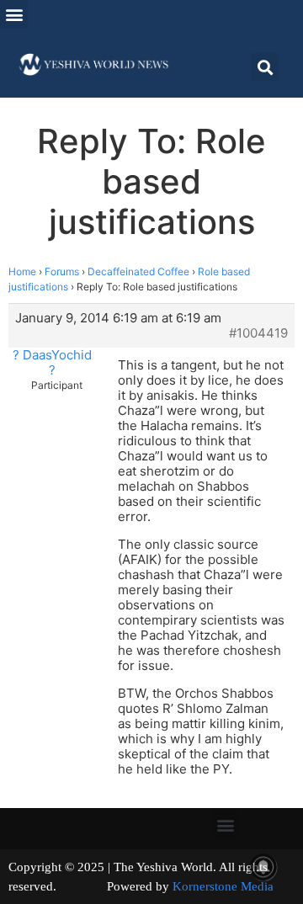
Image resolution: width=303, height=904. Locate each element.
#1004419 (258, 333)
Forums (62, 271)
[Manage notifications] (263, 866)
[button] (14, 14)
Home (22, 271)
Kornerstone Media (223, 886)
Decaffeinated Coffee (138, 271)
